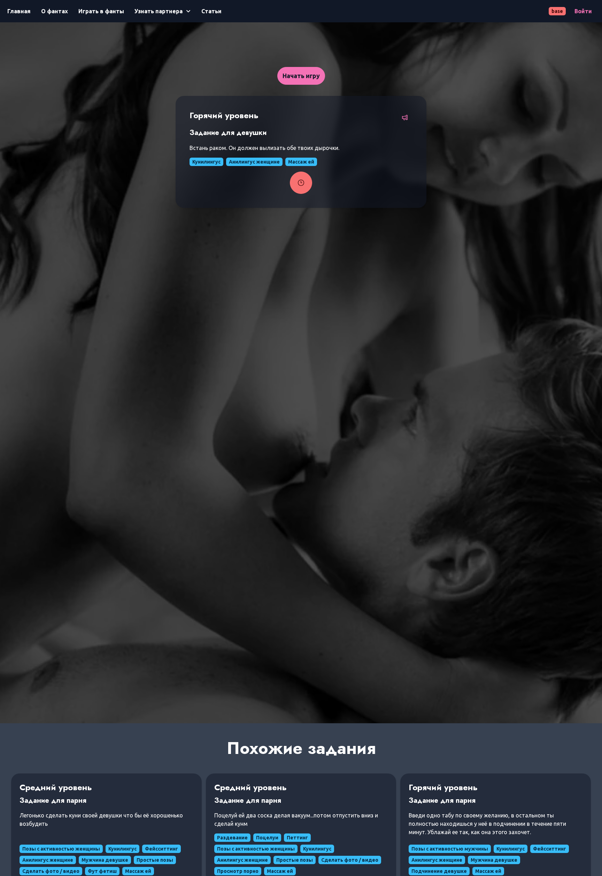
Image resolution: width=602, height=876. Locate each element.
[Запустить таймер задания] (301, 183)
